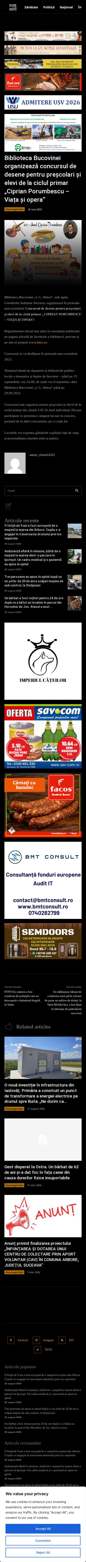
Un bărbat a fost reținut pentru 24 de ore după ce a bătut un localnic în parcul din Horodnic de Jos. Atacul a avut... (33, 602)
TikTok (48, 1349)
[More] (59, 280)
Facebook (23, 1340)
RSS (71, 1340)
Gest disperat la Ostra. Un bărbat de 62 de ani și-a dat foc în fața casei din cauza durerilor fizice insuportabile (41, 1172)
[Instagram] (36, 1340)
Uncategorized (14, 209)
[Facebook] (11, 1340)
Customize (43, 1540)
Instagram (48, 1340)
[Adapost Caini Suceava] (43, 661)
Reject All (43, 1552)
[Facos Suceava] (43, 805)
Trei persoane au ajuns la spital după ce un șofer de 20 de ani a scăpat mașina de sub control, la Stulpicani (33, 581)
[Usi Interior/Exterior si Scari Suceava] (43, 941)
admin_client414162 (42, 455)
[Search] (77, 491)
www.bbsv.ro (38, 342)
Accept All (43, 1528)
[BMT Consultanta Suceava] (43, 880)
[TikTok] (37, 1349)
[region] (43, 1524)
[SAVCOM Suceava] (43, 736)
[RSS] (62, 1340)
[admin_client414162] (15, 463)
